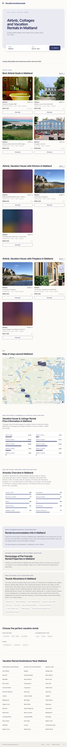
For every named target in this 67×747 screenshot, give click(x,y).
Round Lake (49, 679)
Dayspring (48, 716)
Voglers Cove (6, 704)
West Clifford (49, 675)
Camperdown (27, 683)
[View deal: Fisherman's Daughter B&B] (17, 88)
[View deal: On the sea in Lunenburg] (49, 181)
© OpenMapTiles (46, 402)
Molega (26, 671)
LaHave (4, 696)
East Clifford (5, 671)
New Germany (28, 679)
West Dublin (27, 704)
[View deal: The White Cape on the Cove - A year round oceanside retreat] (17, 221)
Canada (13, 12)
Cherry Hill (48, 683)
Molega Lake (49, 671)
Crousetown (27, 687)
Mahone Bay (27, 729)
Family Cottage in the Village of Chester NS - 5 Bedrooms (17, 329)
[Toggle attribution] (63, 402)
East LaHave (5, 721)
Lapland (48, 696)
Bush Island (5, 683)
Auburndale (49, 708)
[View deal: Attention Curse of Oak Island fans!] (49, 88)
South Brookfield (28, 675)
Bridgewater (49, 712)
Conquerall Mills (28, 716)
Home (8, 12)
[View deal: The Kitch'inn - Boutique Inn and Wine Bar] (49, 274)
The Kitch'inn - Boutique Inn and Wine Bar (45, 289)
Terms (48, 744)
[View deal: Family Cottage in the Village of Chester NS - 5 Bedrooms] (17, 314)
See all (62, 73)
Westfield (5, 679)
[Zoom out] (62, 362)
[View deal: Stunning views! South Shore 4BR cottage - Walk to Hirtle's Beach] (17, 128)
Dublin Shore (49, 687)
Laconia (26, 725)
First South (27, 721)
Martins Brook (49, 729)
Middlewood (5, 700)
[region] (33, 381)
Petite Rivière (49, 700)
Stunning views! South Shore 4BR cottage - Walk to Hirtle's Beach (19, 144)
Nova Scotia (20, 12)
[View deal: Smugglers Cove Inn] (49, 128)
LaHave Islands (28, 696)
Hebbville (4, 725)
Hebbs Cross (49, 721)
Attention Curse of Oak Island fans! (43, 104)
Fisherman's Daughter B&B (9, 104)
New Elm (4, 675)
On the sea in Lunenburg (40, 197)
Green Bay (26, 691)
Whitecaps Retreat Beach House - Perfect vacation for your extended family (22, 197)
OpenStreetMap (57, 402)
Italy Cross (48, 691)
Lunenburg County (50, 725)
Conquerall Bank (6, 716)
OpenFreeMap (38, 402)
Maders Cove (6, 729)
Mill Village (27, 700)
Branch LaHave (28, 712)
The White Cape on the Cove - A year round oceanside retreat (19, 236)
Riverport (4, 708)
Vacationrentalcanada (15, 3)
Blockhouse (5, 712)
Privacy (43, 744)
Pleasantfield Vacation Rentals (10, 667)
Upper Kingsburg (28, 708)
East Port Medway (7, 691)
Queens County (50, 667)
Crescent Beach (6, 687)
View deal (17, 112)
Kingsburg (48, 704)
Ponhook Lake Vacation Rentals (32, 667)
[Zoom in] (62, 359)
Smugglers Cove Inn (39, 144)
